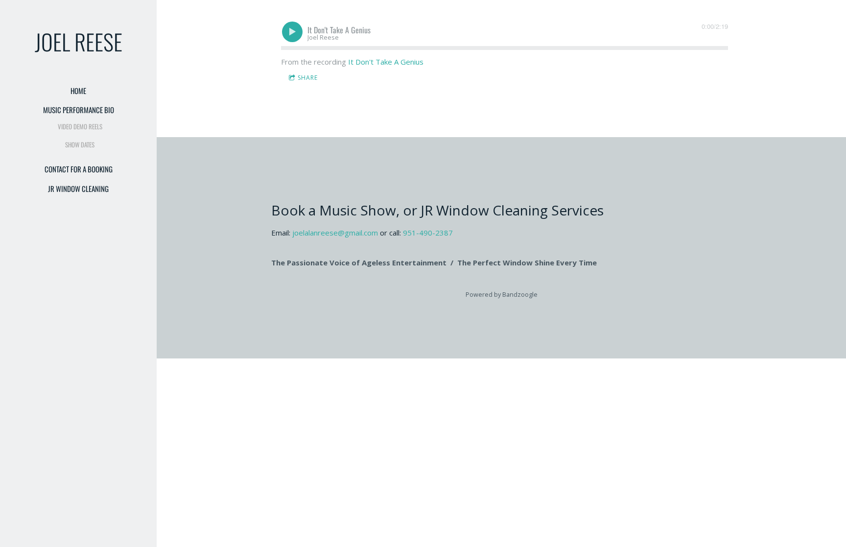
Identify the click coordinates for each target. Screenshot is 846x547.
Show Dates (79, 144)
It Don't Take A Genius (385, 62)
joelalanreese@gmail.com (335, 233)
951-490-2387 (428, 233)
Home (78, 90)
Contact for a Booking (79, 169)
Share (308, 77)
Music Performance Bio (78, 109)
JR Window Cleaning (78, 188)
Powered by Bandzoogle (502, 294)
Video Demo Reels (80, 126)
